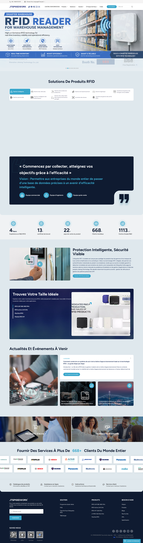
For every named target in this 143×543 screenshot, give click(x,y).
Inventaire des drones (81, 97)
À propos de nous (91, 6)
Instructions (79, 484)
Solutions (72, 6)
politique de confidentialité (125, 535)
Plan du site (125, 514)
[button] (66, 68)
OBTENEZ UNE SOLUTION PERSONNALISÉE (91, 136)
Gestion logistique (100, 91)
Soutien (80, 6)
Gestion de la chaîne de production (60, 91)
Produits (64, 6)
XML (123, 517)
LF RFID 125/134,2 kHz (98, 514)
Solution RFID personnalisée (81, 276)
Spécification (125, 520)
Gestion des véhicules (40, 91)
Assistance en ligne (51, 484)
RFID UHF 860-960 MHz (84, 331)
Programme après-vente (67, 504)
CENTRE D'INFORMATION (52, 6)
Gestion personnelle (18, 97)
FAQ (61, 507)
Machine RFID (95, 517)
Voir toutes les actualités (71, 374)
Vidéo (101, 6)
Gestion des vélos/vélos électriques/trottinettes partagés (60, 97)
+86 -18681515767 (16, 1)
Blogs (123, 510)
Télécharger (63, 515)
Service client (111, 484)
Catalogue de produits (21, 484)
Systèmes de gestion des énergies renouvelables (123, 91)
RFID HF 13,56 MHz (97, 510)
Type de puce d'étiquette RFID (67, 511)
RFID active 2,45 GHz (98, 507)
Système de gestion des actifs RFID (104, 97)
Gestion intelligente (18, 91)
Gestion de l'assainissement (82, 91)
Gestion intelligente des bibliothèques (40, 97)
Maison (124, 504)
